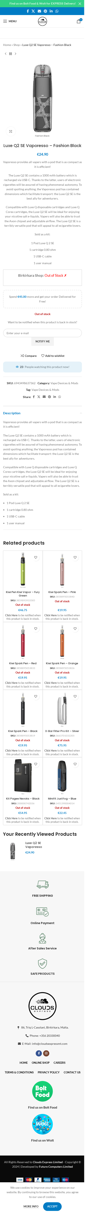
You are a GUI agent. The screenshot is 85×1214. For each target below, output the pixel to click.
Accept (52, 1206)
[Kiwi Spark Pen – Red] (22, 641)
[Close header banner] (80, 3)
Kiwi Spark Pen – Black (23, 731)
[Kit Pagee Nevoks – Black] (22, 776)
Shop (16, 45)
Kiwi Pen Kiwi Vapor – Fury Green (23, 594)
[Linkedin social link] (51, 11)
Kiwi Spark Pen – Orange (62, 663)
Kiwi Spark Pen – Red (23, 663)
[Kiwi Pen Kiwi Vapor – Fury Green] (22, 570)
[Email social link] (39, 11)
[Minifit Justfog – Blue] (62, 776)
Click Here (11, 615)
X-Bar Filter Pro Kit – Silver (62, 731)
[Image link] (42, 1005)
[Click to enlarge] (10, 131)
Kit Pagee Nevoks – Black (23, 798)
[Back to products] (10, 53)
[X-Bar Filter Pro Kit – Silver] (62, 709)
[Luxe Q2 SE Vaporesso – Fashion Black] (12, 851)
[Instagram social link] (46, 1053)
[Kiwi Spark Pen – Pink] (62, 570)
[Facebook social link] (27, 11)
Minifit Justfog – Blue (62, 798)
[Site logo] (42, 21)
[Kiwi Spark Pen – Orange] (62, 641)
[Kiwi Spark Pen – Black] (22, 709)
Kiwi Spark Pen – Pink (62, 592)
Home (7, 45)
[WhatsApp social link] (57, 11)
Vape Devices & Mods (64, 383)
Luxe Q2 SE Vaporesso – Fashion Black (33, 849)
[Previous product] (5, 53)
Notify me (42, 341)
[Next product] (15, 53)
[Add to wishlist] (35, 557)
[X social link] (33, 11)
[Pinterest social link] (45, 11)
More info (31, 1206)
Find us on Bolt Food (42, 1107)
